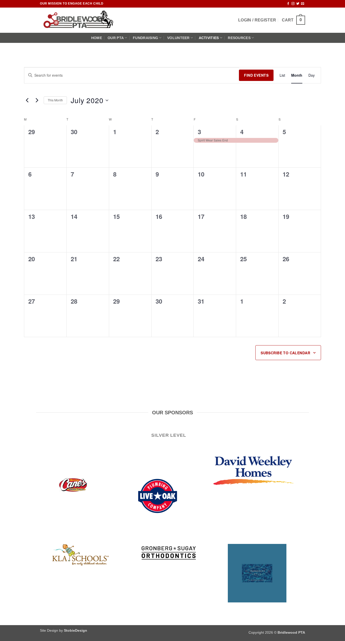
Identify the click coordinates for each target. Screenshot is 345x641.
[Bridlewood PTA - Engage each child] (81, 20)
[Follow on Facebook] (288, 4)
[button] (257, 20)
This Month (55, 100)
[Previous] (51, 525)
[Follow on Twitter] (297, 4)
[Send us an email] (302, 4)
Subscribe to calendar (285, 352)
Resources (239, 38)
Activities (209, 38)
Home (96, 38)
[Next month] (37, 100)
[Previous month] (27, 100)
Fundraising (145, 38)
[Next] (293, 525)
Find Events (256, 75)
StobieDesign (75, 630)
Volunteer (178, 38)
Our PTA (116, 38)
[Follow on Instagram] (292, 4)
